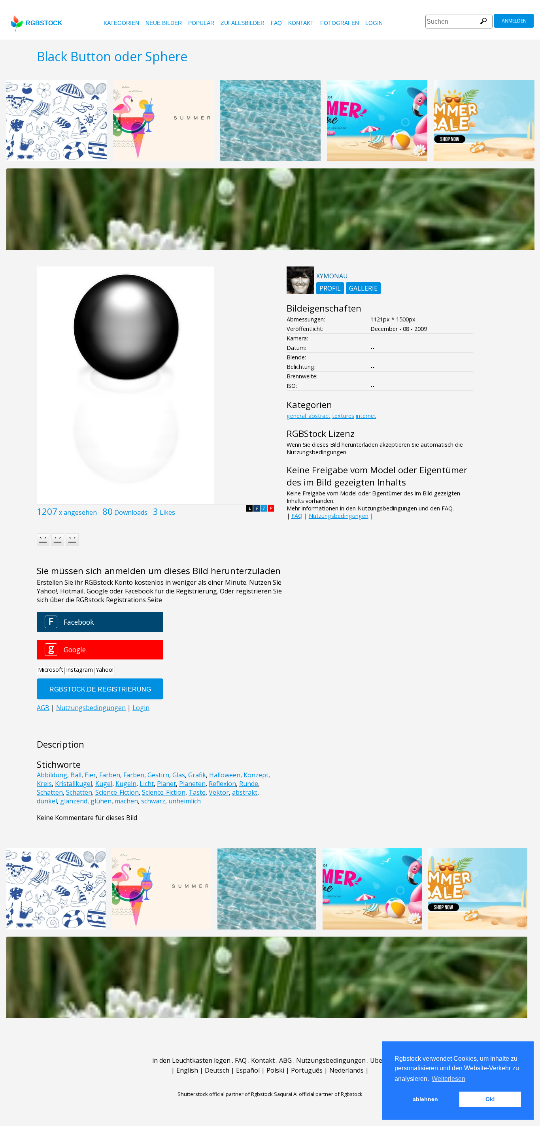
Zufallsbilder (242, 23)
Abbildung (52, 775)
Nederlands (346, 1070)
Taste (197, 792)
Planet (166, 783)
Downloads (130, 512)
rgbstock (44, 23)
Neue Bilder (163, 23)
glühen (101, 801)
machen (126, 801)
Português (307, 1070)
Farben (109, 775)
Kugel (103, 783)
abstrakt (244, 792)
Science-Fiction (117, 792)
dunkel (47, 801)
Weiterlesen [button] (448, 1078)
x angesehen (78, 512)
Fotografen (339, 23)
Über (377, 1060)
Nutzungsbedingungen (338, 516)
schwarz (153, 801)
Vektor (219, 792)
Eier (90, 775)
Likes (167, 512)
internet (366, 415)
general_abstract (308, 415)
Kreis (44, 783)
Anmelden (514, 20)
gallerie (363, 288)
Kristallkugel (73, 783)
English (187, 1070)
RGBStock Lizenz (321, 433)
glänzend (73, 801)
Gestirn (158, 775)
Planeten (192, 783)
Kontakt (301, 23)
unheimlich (184, 801)
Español (248, 1070)
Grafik (197, 775)
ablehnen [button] (425, 1099)
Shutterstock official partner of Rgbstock (225, 1094)
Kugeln (125, 783)
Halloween (224, 775)
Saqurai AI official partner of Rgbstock (318, 1094)
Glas (178, 775)
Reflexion (222, 783)
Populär (201, 23)
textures (343, 415)
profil (330, 288)
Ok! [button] (490, 1099)
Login (374, 23)
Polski (275, 1070)
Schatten (50, 792)
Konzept (256, 775)
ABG (285, 1060)
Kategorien (121, 23)
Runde (248, 783)
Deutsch (217, 1070)
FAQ (276, 23)
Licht (147, 783)
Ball (75, 775)
